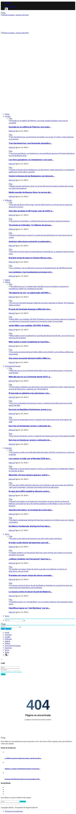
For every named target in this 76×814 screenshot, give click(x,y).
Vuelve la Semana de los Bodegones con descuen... (32, 176)
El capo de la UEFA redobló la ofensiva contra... (30, 491)
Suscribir (22, 801)
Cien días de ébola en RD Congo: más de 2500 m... (31, 211)
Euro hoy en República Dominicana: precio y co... (30, 409)
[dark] (6, 9)
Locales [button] (7, 116)
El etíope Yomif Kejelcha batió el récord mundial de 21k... (23, 779)
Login (7, 6)
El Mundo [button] (8, 200)
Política (7, 643)
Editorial (12, 131)
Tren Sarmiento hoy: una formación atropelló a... (30, 143)
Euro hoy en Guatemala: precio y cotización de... (30, 426)
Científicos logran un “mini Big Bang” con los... (29, 608)
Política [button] (7, 282)
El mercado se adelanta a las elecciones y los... (30, 393)
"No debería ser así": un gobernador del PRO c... (30, 293)
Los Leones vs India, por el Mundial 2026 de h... (30, 458)
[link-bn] (18, 70)
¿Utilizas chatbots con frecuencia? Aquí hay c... (30, 559)
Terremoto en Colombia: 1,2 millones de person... (31, 225)
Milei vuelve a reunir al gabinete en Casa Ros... (29, 342)
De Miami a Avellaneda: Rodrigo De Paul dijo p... (30, 526)
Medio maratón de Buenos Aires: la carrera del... (30, 192)
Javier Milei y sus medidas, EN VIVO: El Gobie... (30, 325)
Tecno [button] (7, 534)
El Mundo (8, 639)
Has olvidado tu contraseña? (11, 672)
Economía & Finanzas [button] (13, 366)
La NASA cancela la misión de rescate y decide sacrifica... (23, 758)
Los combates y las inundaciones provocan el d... (31, 272)
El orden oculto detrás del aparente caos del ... (29, 543)
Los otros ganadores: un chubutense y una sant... (31, 160)
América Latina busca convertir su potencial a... (30, 241)
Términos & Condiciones (14, 811)
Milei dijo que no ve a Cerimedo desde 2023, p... (30, 377)
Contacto (8, 3)
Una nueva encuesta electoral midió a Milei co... (30, 358)
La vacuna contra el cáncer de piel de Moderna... (30, 592)
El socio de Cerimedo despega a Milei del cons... (30, 309)
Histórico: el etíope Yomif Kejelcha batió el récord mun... (22, 769)
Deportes (8, 648)
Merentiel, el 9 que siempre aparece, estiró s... (29, 475)
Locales (7, 637)
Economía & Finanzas (13, 646)
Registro (13, 6)
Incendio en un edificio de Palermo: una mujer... (30, 127)
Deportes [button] (8, 448)
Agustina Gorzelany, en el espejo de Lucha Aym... (31, 510)
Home (7, 114)
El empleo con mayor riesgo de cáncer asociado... (31, 575)
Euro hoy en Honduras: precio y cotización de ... (30, 440)
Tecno (7, 650)
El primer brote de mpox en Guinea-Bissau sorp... (31, 258)
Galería (7, 280)
